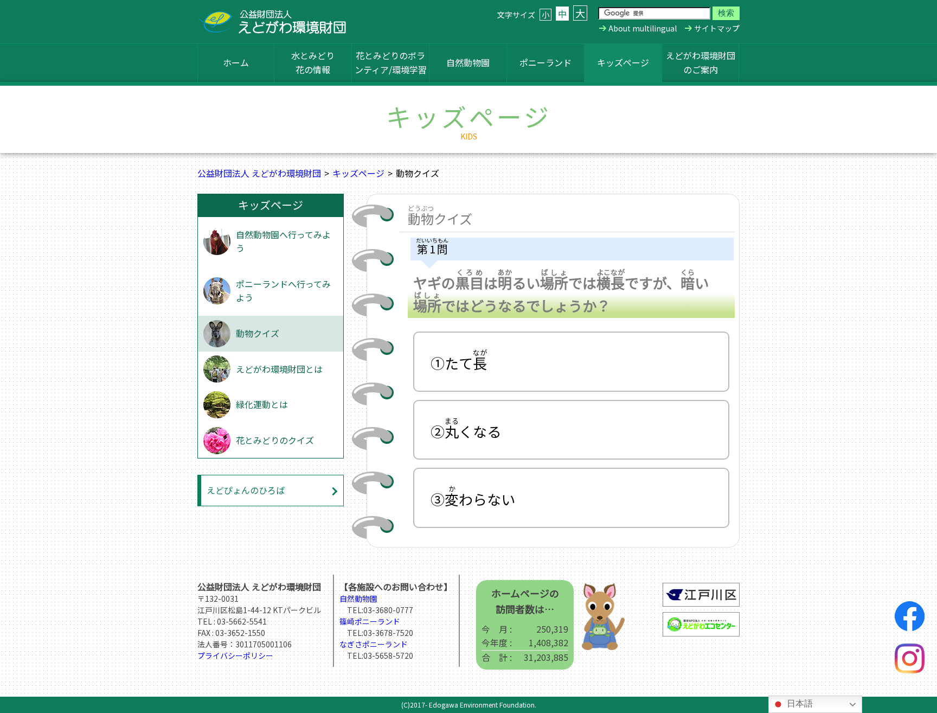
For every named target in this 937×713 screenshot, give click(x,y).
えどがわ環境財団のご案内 (700, 62)
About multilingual (642, 28)
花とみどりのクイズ (275, 440)
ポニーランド (545, 62)
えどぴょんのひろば (246, 489)
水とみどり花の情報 (313, 62)
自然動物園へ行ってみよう (283, 241)
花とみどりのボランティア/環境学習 (391, 62)
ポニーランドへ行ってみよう (283, 290)
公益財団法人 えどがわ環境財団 (259, 173)
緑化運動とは (262, 404)
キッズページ (623, 62)
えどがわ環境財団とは (279, 368)
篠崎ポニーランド (369, 621)
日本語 (799, 703)
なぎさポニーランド (373, 644)
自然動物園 (468, 62)
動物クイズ (257, 333)
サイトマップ (717, 28)
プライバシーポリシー (235, 655)
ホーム (236, 62)
